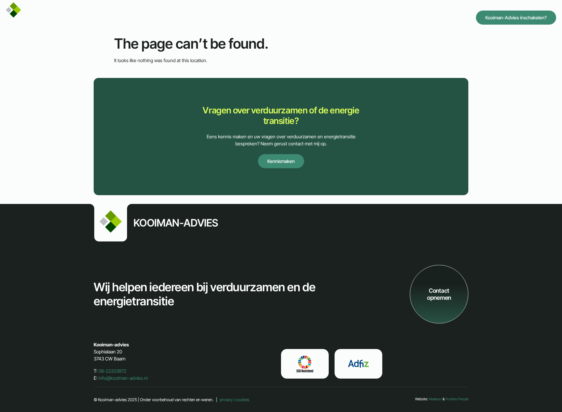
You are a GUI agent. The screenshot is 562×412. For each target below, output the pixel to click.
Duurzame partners (352, 17)
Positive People (457, 399)
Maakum (435, 399)
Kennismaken (281, 161)
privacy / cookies (234, 399)
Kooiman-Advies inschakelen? (516, 18)
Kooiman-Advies (58, 16)
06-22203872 (112, 371)
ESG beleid (453, 17)
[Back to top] (541, 391)
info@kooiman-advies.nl (123, 378)
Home (200, 17)
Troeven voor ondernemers (243, 17)
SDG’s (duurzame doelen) (407, 17)
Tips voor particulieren (301, 17)
